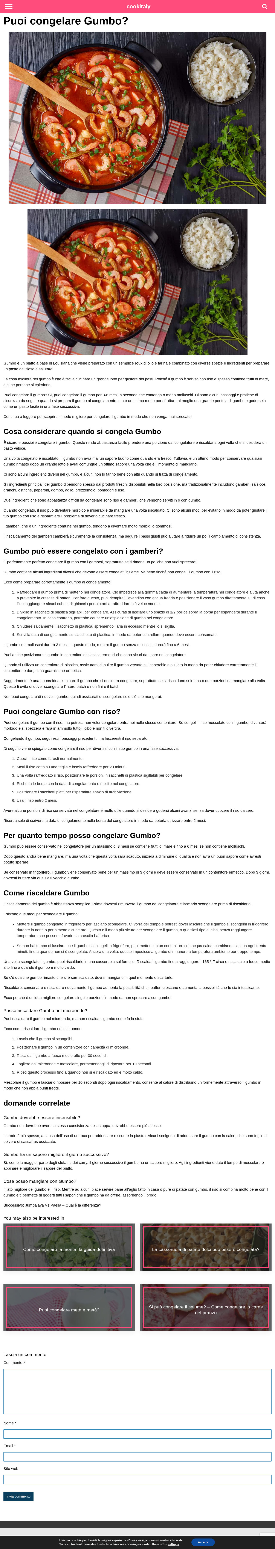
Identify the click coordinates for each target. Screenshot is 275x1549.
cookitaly (138, 6)
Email (9, 1446)
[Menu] (8, 6)
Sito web (10, 1468)
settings (173, 1544)
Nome (9, 1423)
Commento (14, 1363)
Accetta (203, 1542)
